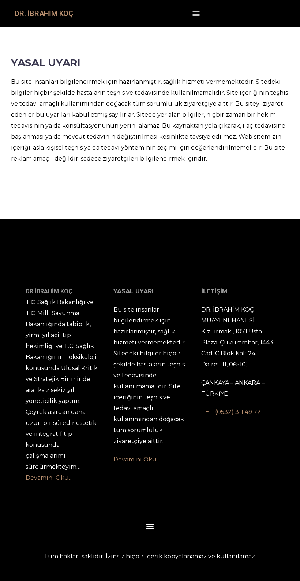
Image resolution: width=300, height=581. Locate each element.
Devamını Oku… (49, 477)
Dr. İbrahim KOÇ (44, 13)
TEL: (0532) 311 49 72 (231, 411)
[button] (196, 13)
